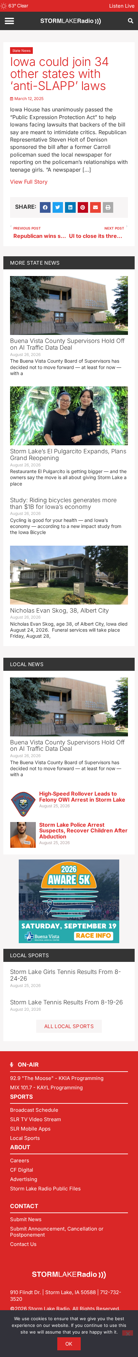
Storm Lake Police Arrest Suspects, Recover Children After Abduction (83, 830)
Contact (24, 1206)
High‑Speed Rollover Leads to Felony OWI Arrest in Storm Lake (82, 796)
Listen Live (122, 6)
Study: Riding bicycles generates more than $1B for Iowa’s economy (63, 503)
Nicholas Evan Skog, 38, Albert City (59, 610)
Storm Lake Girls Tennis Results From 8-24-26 (65, 975)
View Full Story (29, 181)
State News (21, 51)
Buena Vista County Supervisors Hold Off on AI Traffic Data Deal (67, 344)
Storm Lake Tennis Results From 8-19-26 (66, 1002)
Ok (69, 1344)
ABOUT (20, 1147)
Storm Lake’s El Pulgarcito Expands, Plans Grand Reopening (68, 454)
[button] (9, 20)
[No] (127, 1333)
